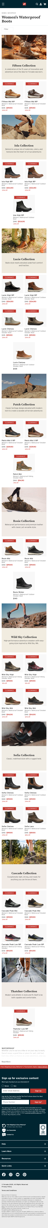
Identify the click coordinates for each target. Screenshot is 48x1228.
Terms (36, 1109)
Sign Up (38, 1091)
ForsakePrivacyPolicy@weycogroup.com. (12, 1210)
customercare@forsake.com (33, 1113)
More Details (42, 1067)
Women (4, 13)
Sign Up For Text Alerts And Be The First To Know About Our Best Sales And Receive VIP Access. (22, 1097)
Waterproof (12, 13)
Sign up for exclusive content (20, 1078)
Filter (6, 29)
